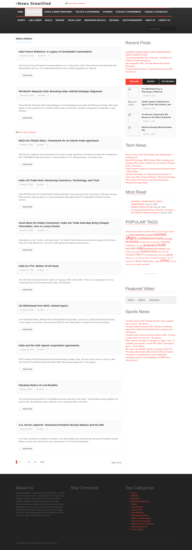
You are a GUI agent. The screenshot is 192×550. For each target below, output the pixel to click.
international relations (154, 248)
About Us (150, 20)
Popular (134, 81)
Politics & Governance (88, 12)
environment (144, 242)
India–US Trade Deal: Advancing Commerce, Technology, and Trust (59, 180)
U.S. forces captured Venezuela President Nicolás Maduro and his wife (61, 425)
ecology (168, 238)
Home (20, 12)
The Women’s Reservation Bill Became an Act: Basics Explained (156, 115)
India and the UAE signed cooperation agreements (49, 345)
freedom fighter (155, 242)
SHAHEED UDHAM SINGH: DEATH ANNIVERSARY (148, 52)
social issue (162, 255)
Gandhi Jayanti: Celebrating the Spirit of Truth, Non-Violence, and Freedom (156, 104)
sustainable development (158, 258)
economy (132, 241)
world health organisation (141, 264)
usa (174, 261)
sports (169, 254)
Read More (27, 75)
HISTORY (131, 248)
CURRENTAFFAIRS (150, 238)
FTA (137, 245)
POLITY (140, 254)
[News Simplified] (40, 4)
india (139, 248)
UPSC (165, 261)
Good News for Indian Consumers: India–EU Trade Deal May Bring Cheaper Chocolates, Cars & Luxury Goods (64, 225)
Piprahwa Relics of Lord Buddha (38, 385)
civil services (137, 234)
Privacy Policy (137, 529)
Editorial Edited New (140, 501)
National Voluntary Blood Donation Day (157, 128)
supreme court (130, 258)
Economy (108, 12)
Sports (21, 20)
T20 (168, 258)
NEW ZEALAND (163, 252)
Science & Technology (156, 12)
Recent (151, 81)
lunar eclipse (135, 252)
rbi (145, 255)
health (161, 245)
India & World (34, 12)
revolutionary (152, 255)
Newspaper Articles (95, 20)
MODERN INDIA (149, 251)
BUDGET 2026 (156, 231)
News (131, 300)
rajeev (42, 56)
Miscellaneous (137, 512)
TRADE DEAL (147, 261)
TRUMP (157, 261)
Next (42, 462)
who (130, 264)
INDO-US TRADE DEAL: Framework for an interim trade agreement (59, 140)
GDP (141, 245)
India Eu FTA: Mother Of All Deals (39, 266)
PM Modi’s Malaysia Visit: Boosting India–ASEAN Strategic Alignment (60, 91)
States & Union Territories (58, 12)
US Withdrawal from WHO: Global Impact (43, 305)
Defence (60, 20)
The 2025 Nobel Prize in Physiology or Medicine (152, 90)
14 (29, 462)
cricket (149, 235)
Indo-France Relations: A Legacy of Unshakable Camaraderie (55, 51)
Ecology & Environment (128, 12)
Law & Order (35, 20)
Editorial (114, 20)
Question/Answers (132, 20)
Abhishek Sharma (132, 231)
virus (127, 264)
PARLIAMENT (130, 255)
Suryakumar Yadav (142, 258)
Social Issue (74, 20)
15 (35, 462)
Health (48, 20)
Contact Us (164, 20)
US (171, 261)
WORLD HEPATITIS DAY (137, 55)
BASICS (141, 231)
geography (150, 245)
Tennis (138, 261)
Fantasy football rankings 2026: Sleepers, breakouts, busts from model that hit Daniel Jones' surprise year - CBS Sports (150, 329)
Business (154, 300)
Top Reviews (167, 81)
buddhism (147, 231)
